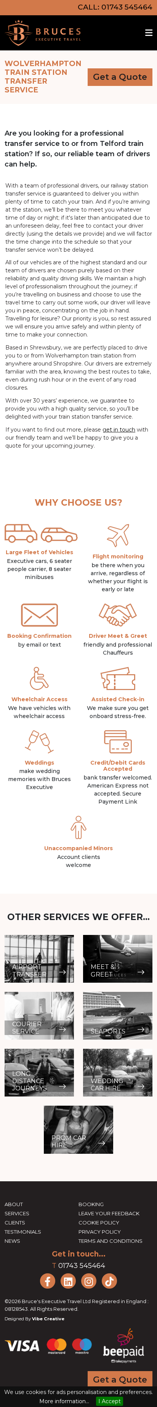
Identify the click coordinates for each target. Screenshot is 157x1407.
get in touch (119, 429)
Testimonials (23, 1232)
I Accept (109, 1401)
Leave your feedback (108, 1213)
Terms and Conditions (110, 1241)
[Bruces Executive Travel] (43, 33)
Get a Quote (120, 76)
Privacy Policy (99, 1232)
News (12, 1241)
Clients (15, 1222)
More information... (64, 1401)
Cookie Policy (98, 1222)
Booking (91, 1204)
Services (17, 1213)
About (14, 1204)
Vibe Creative (48, 1318)
